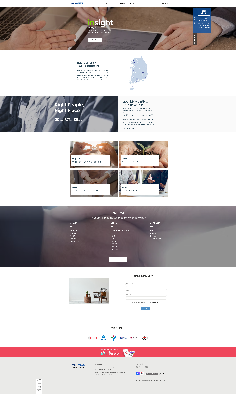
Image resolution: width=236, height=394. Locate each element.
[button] (104, 3)
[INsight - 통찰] (108, 29)
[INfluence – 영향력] (111, 29)
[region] (114, 67)
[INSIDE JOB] (121, 29)
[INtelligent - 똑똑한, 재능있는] (109, 29)
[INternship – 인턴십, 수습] (119, 29)
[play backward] (89, 338)
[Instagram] (159, 374)
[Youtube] (162, 374)
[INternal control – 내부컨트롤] (120, 29)
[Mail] (161, 3)
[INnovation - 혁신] (110, 29)
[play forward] (147, 338)
